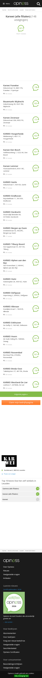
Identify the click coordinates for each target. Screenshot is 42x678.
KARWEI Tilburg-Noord (14, 244)
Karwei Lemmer (10, 166)
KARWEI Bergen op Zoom (15, 228)
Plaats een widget (10, 474)
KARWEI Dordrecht (12, 212)
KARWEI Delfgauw (11, 293)
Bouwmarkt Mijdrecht (13, 101)
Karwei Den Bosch (11, 150)
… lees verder (7, 622)
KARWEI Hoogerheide (13, 133)
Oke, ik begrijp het (21, 676)
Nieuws (6, 570)
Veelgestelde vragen (11, 574)
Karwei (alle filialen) (10, 494)
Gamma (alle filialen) (11, 488)
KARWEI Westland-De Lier (15, 382)
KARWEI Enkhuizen (12, 322)
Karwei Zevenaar (11, 117)
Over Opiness (8, 567)
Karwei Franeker (11, 85)
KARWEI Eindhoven (12, 196)
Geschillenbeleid (9, 648)
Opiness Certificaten (11, 652)
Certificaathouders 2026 (12, 589)
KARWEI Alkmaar (11, 306)
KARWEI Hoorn (10, 336)
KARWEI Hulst (9, 279)
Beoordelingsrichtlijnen (12, 664)
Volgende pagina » (21, 394)
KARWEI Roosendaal (12, 352)
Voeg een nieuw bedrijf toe (14, 641)
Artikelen (7, 578)
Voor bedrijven (9, 637)
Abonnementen (9, 633)
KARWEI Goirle (10, 182)
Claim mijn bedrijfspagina (21, 402)
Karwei (5, 499)
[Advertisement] (21, 58)
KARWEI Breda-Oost (12, 368)
